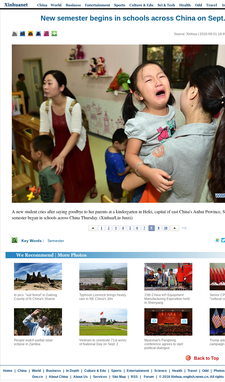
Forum (148, 377)
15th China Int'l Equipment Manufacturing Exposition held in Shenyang (167, 299)
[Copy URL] (38, 33)
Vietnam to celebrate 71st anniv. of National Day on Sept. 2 (103, 342)
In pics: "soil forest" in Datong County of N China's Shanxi (35, 297)
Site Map (119, 377)
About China (58, 377)
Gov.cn (37, 377)
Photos (219, 371)
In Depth (72, 371)
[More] (54, 33)
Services (100, 377)
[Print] (30, 33)
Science (160, 371)
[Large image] (46, 33)
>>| (183, 228)
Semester (55, 240)
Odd (205, 371)
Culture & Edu (95, 371)
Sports (116, 371)
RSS (134, 377)
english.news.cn (195, 377)
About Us (80, 377)
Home (7, 371)
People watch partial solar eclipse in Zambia (33, 342)
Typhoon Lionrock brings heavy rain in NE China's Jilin (102, 297)
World (36, 371)
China (22, 371)
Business (53, 371)
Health (177, 371)
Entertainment (138, 371)
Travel (192, 371)
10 (165, 228)
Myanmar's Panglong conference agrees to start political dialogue (163, 344)
